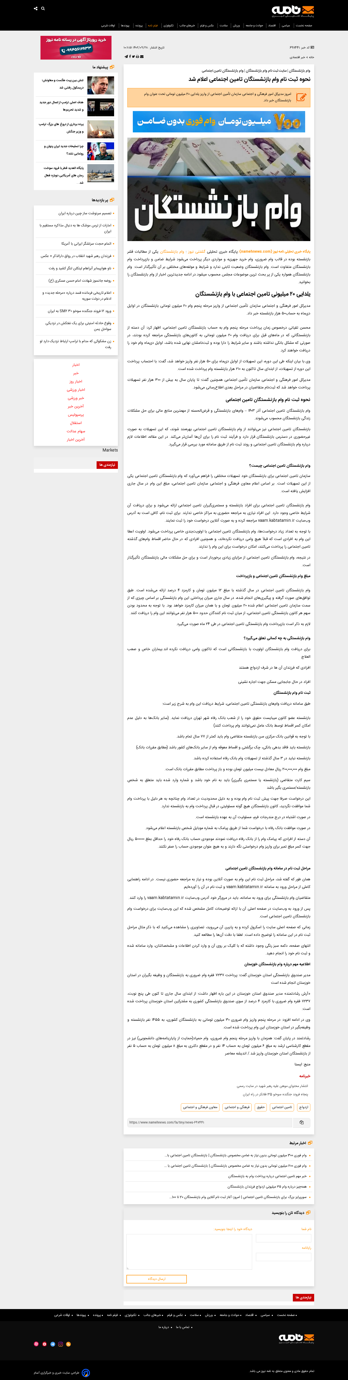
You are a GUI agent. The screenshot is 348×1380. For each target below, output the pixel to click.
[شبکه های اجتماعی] (36, 9)
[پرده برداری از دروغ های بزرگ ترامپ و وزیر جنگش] (100, 129)
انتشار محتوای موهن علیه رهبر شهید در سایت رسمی (272, 1086)
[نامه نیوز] (293, 11)
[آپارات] (36, 1344)
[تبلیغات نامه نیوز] (219, 121)
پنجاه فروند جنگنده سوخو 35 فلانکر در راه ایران (275, 1094)
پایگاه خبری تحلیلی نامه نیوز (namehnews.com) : (274, 252)
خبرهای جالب (187, 25)
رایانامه (306, 1248)
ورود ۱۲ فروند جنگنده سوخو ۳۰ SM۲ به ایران (79, 311)
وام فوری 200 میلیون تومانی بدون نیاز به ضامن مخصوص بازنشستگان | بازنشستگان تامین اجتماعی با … (235, 1166)
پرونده (139, 25)
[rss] (68, 1344)
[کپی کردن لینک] (301, 1123)
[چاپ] (137, 57)
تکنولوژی (169, 25)
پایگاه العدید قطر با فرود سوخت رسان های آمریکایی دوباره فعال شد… (64, 176)
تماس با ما (183, 1327)
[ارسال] (141, 57)
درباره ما (165, 1327)
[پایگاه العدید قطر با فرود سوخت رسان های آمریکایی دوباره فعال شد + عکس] (100, 173)
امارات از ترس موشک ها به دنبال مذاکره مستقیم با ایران (75, 228)
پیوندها (125, 25)
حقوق (261, 1107)
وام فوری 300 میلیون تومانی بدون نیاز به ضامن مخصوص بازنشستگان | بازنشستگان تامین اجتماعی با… (236, 1155)
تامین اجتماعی (282, 1107)
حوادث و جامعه (254, 25)
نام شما (306, 1229)
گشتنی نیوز (196, 252)
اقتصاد (272, 25)
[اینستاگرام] (60, 1344)
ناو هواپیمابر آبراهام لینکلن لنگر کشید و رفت (80, 268)
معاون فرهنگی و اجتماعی (200, 1107)
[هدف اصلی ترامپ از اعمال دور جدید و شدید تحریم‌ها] (100, 107)
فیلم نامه (153, 25)
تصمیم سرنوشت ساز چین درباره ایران (84, 213)
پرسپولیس (76, 415)
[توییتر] (133, 57)
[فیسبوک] (129, 57)
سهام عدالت (76, 431)
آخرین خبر (76, 406)
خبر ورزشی (76, 398)
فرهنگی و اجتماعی (237, 1107)
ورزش (237, 25)
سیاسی (286, 25)
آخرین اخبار (76, 440)
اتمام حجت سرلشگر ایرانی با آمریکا (86, 244)
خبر (76, 373)
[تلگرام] (126, 57)
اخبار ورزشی (76, 390)
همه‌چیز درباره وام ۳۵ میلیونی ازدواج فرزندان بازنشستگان (267, 1187)
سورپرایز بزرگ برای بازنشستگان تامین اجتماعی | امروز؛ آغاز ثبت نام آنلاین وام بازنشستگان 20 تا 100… (238, 1197)
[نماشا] (44, 1344)
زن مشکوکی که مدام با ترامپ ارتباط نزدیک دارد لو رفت (75, 344)
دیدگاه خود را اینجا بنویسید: (233, 1229)
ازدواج (303, 1107)
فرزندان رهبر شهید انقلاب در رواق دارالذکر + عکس (76, 256)
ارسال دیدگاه (156, 1279)
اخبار (76, 365)
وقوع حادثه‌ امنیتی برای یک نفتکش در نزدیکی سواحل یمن (78, 326)
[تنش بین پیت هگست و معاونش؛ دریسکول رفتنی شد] (100, 85)
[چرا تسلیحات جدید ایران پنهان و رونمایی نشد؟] (100, 151)
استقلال (76, 423)
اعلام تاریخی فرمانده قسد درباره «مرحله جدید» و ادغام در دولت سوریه (76, 296)
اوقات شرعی (108, 25)
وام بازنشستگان (172, 252)
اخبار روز (76, 381)
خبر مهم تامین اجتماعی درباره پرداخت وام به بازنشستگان (267, 1176)
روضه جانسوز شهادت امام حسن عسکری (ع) (80, 281)
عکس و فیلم (207, 25)
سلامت (224, 25)
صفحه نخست (304, 25)
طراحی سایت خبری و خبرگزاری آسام (56, 1373)
